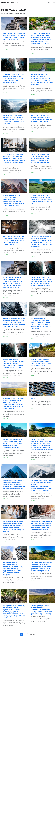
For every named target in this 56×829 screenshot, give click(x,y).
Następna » (32, 634)
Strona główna (51, 2)
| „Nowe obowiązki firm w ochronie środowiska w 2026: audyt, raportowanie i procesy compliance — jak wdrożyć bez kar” (42, 199)
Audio (33, 398)
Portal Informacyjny (9, 2)
